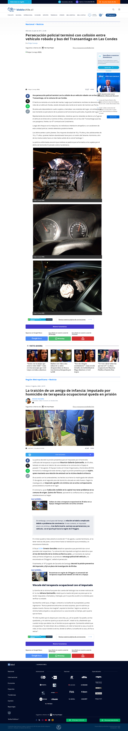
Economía (38, 15)
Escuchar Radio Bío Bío (109, 2)
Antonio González (38, 399)
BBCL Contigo (81, 15)
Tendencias (54, 15)
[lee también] (40, 505)
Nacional (18, 15)
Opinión (62, 15)
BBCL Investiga (71, 15)
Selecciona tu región (17, 2)
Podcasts (10, 15)
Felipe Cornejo (33, 43)
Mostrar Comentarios (60, 326)
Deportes (45, 15)
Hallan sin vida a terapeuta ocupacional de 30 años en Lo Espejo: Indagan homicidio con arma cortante (70, 503)
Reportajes (11, 707)
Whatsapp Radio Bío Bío (111, 720)
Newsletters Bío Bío (67, 2)
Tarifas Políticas (13, 719)
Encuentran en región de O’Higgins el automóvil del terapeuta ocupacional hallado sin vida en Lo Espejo (68, 574)
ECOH (41, 548)
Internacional (28, 15)
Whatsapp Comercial (78, 720)
